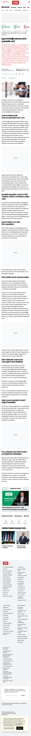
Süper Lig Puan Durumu (6, 633)
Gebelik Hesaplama (8, 661)
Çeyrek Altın (6, 617)
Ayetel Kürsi (6, 607)
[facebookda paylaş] (3, 74)
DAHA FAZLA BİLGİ (9, 728)
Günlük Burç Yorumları (21, 584)
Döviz (6, 10)
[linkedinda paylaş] (9, 74)
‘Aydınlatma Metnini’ (8, 725)
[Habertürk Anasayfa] (15, 2)
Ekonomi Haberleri (7, 571)
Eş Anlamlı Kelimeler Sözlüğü (23, 628)
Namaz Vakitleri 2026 (22, 569)
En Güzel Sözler (21, 634)
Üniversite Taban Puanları (22, 611)
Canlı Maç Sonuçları (8, 631)
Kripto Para (25, 10)
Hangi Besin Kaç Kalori (22, 625)
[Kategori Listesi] (29, 2)
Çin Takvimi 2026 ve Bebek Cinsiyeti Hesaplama (8, 656)
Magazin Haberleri (7, 575)
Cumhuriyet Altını (7, 623)
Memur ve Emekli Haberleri (7, 587)
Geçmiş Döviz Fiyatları (6, 668)
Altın (3, 10)
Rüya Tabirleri (21, 614)
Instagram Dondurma (20, 597)
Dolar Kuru (5, 592)
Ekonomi (6, 7)
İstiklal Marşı (21, 577)
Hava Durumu (21, 589)
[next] (28, 540)
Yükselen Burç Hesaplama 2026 (7, 663)
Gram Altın (5, 615)
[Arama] (2, 2)
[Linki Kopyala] (22, 74)
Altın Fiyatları (6, 590)
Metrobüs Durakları (22, 636)
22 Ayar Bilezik (6, 625)
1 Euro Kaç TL (6, 629)
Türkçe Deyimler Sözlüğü (7, 651)
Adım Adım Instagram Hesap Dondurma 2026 (7, 673)
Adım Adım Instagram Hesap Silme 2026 (7, 677)
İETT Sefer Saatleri (7, 659)
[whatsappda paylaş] (13, 74)
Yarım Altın (5, 619)
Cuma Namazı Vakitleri (21, 573)
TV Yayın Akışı (21, 595)
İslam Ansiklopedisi (22, 619)
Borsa (11, 10)
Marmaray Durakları (23, 638)
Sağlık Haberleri (7, 581)
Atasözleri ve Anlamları (6, 648)
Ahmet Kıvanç (5, 69)
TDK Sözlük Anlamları (20, 608)
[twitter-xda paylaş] (6, 74)
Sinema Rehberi (22, 593)
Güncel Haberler (7, 573)
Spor (24, 7)
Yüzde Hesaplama (7, 666)
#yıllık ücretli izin (7, 516)
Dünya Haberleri (7, 579)
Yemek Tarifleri (6, 605)
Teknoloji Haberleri (7, 585)
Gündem (13, 7)
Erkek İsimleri (21, 640)
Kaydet (23, 695)
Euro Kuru (5, 594)
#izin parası (18, 516)
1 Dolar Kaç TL (6, 627)
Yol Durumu (20, 591)
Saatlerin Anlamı (7, 609)
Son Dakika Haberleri (8, 567)
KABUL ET (19, 728)
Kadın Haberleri (7, 583)
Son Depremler (21, 587)
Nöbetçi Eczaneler (22, 575)
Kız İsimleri (20, 642)
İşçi (23, 31)
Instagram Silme (22, 600)
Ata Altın (5, 621)
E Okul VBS (20, 579)
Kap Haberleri (17, 10)
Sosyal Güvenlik (17, 31)
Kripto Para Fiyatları (8, 596)
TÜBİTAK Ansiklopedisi (21, 622)
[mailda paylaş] (16, 74)
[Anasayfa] (5, 563)
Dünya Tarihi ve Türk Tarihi (23, 616)
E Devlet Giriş (21, 581)
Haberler (4, 31)
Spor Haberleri (6, 577)
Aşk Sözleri (5, 611)
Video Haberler (21, 605)
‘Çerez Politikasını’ (19, 723)
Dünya (20, 7)
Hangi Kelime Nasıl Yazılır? (22, 631)
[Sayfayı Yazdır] (19, 74)
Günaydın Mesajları (8, 613)
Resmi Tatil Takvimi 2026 (8, 681)
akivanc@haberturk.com (8, 70)
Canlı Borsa (21, 567)
